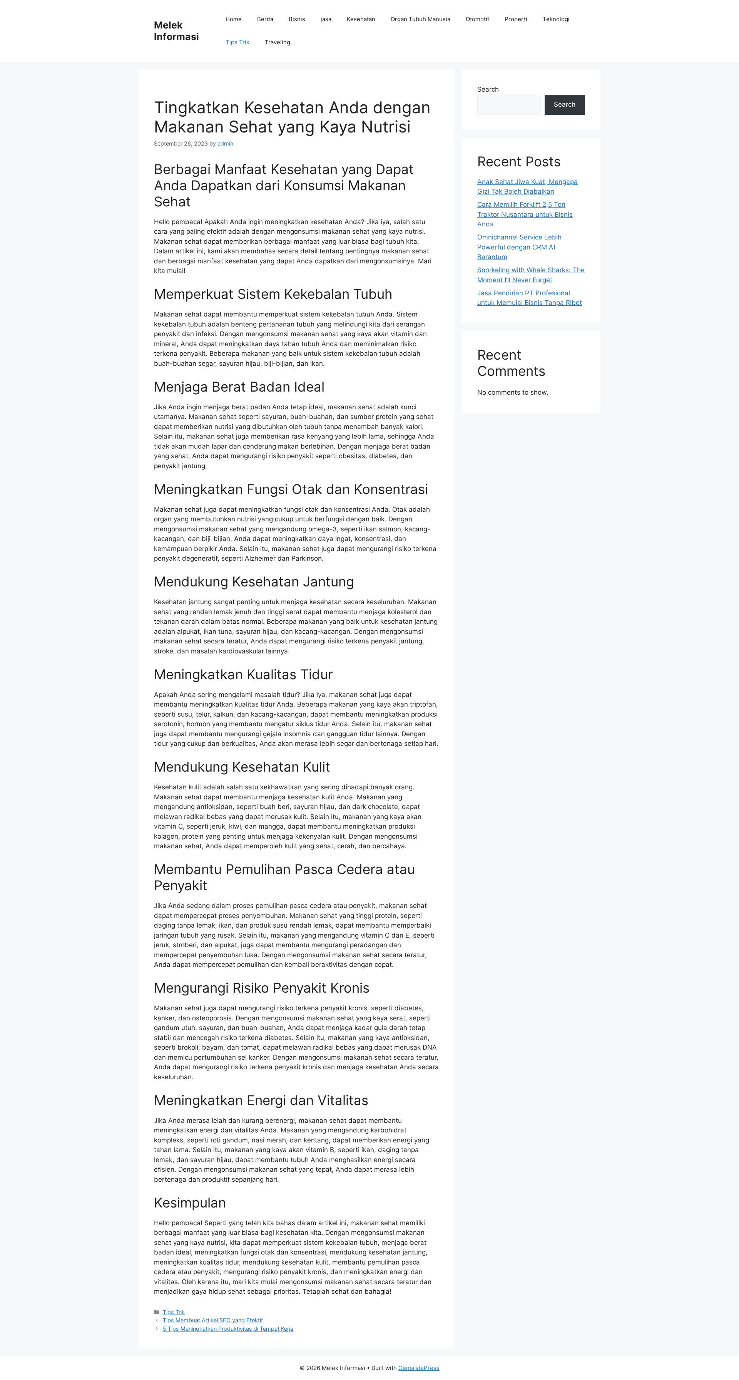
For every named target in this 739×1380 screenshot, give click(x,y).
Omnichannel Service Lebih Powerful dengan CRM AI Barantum (519, 247)
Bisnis (297, 19)
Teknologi (556, 19)
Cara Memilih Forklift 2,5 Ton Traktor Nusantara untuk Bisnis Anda (525, 214)
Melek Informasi (176, 30)
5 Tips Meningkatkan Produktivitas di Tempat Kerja (228, 1328)
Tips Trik (237, 42)
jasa (326, 19)
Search (488, 89)
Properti (516, 19)
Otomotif (477, 19)
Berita (265, 19)
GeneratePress (419, 1368)
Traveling (277, 42)
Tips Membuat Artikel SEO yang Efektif (213, 1320)
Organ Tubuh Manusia (420, 19)
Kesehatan (361, 19)
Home (234, 19)
